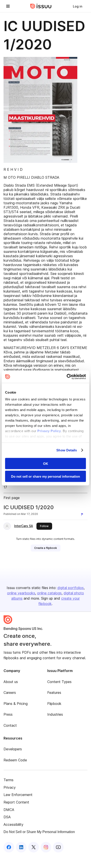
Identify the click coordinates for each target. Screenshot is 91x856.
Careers (10, 692)
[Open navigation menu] (8, 6)
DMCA (9, 809)
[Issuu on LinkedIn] (21, 847)
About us (11, 682)
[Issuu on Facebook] (9, 847)
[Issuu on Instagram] (46, 847)
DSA (7, 817)
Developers (13, 749)
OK (45, 463)
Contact (10, 725)
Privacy (10, 787)
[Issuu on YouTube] (58, 847)
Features (54, 692)
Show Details (66, 450)
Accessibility (13, 824)
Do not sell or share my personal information (45, 476)
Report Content (16, 802)
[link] (77, 6)
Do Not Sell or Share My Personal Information (39, 832)
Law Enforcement (18, 794)
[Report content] (83, 514)
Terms (8, 780)
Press (8, 714)
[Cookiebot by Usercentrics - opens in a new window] (66, 377)
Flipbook (54, 703)
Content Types (59, 682)
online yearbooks (21, 593)
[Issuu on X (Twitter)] (33, 847)
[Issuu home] (40, 6)
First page (12, 498)
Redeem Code (15, 760)
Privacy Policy (49, 431)
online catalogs (49, 593)
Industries (55, 714)
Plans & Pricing (16, 703)
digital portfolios (70, 588)
